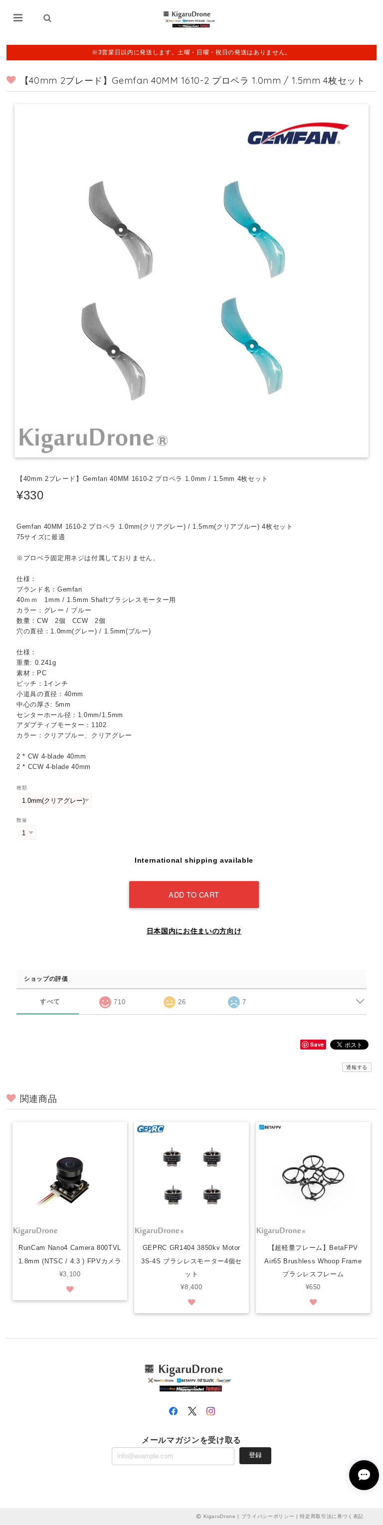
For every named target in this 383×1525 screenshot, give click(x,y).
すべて (50, 1001)
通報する (357, 1067)
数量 (21, 820)
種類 (21, 787)
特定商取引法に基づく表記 (332, 1516)
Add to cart (194, 894)
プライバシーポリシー (268, 1516)
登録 (255, 1455)
